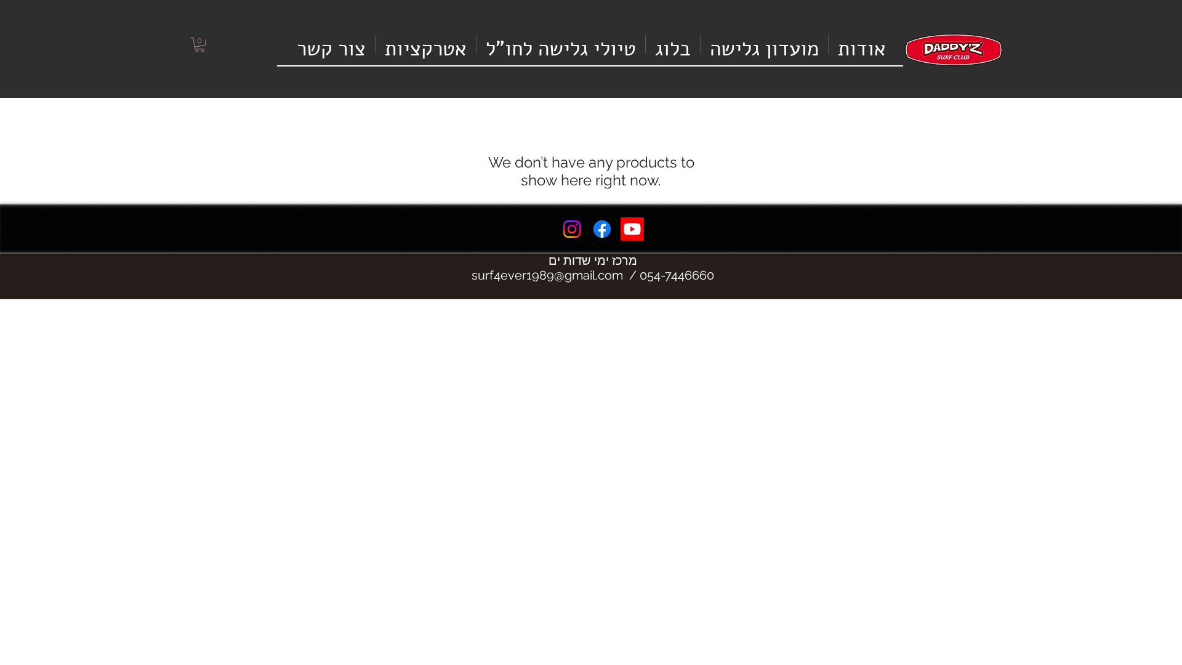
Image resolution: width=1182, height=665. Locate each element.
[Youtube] (632, 229)
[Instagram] (572, 229)
